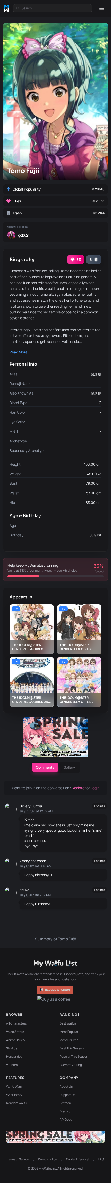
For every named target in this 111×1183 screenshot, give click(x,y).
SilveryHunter (31, 805)
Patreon (65, 1103)
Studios (11, 1048)
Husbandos (14, 1056)
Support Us (67, 1095)
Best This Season (72, 1048)
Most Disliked (69, 1040)
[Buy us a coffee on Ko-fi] (55, 1000)
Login (95, 787)
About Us (66, 1086)
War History (14, 1095)
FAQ (101, 1159)
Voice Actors (15, 1031)
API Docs (66, 1119)
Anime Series (15, 1040)
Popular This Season (74, 1056)
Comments (45, 767)
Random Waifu (16, 1103)
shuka (24, 889)
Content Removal (77, 1159)
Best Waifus (68, 1023)
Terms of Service (18, 1159)
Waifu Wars (14, 1086)
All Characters (16, 1023)
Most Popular (69, 1031)
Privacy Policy (47, 1159)
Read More (18, 352)
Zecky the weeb (33, 860)
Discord (65, 1111)
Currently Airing (71, 1065)
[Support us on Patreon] (55, 990)
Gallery (69, 767)
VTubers (12, 1065)
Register (79, 787)
